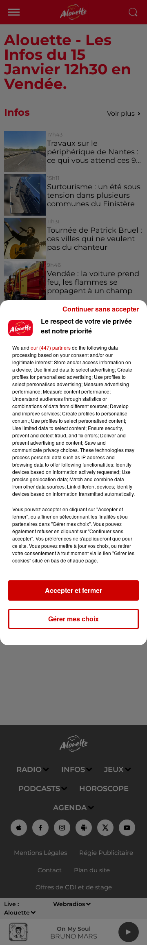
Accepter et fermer (73, 590)
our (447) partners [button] (51, 347)
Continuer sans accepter (100, 309)
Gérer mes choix (73, 618)
